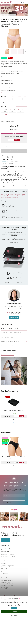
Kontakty (3, 571)
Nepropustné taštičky (5, 588)
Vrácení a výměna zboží (6, 551)
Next (26, 393)
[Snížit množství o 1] (3, 146)
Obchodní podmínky (5, 548)
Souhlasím (14, 611)
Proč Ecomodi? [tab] (14, 161)
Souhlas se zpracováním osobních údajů (9, 556)
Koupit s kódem (14, 141)
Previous (3, 393)
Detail (13, 469)
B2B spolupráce (4, 573)
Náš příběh (3, 563)
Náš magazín (4, 568)
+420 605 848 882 (16, 312)
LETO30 (17, 139)
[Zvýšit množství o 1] (10, 146)
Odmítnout (14, 615)
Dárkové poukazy (5, 587)
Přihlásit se (14, 499)
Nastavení (14, 608)
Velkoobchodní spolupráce (7, 580)
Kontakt (5, 540)
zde (19, 605)
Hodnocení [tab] (4, 163)
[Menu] (26, 2)
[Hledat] (21, 2)
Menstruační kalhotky (5, 582)
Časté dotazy (4, 570)
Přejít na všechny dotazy (7, 355)
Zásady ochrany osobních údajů (8, 554)
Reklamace (3, 553)
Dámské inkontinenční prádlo (7, 583)
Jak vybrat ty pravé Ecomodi (7, 566)
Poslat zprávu (14, 317)
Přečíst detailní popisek (6, 92)
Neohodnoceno (10, 121)
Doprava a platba (4, 549)
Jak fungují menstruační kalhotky (8, 565)
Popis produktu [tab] (5, 161)
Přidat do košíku (15, 150)
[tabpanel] (14, 410)
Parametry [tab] (11, 163)
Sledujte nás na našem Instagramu (14, 511)
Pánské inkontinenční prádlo (7, 585)
